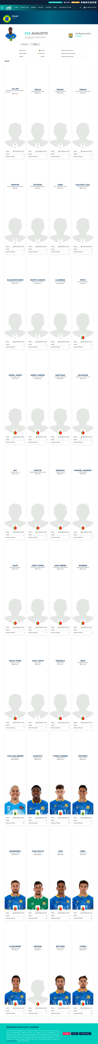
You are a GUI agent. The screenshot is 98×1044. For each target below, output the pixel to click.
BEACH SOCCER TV (56, 2)
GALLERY (76, 2)
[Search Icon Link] (81, 7)
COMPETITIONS (24, 7)
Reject (74, 1033)
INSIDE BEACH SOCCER (65, 7)
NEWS (55, 7)
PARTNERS (48, 7)
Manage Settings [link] (12, 1040)
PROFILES (40, 7)
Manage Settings (85, 1033)
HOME (16, 7)
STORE (67, 2)
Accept (66, 1033)
